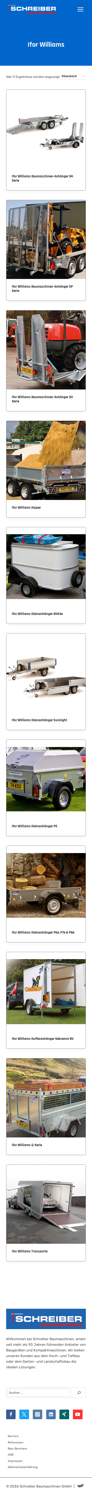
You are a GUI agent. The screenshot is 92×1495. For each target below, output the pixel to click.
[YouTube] (78, 1414)
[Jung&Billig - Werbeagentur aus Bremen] (80, 1486)
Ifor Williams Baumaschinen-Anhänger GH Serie (42, 178)
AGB (10, 1454)
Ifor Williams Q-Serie (27, 1145)
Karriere (13, 1436)
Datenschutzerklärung (23, 1467)
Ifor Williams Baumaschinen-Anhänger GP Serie (42, 288)
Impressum (15, 1461)
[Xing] (64, 1414)
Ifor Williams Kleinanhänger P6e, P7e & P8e (43, 932)
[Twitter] (24, 1414)
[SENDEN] (79, 1393)
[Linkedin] (51, 1414)
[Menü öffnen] (80, 9)
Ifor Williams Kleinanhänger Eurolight (39, 720)
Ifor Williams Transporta (30, 1251)
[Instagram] (37, 1414)
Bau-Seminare (17, 1448)
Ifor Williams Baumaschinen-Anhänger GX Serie (42, 399)
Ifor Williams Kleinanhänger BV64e (37, 614)
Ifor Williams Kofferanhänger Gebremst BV (43, 1039)
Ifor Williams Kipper (26, 507)
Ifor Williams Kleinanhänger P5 (34, 826)
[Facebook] (11, 1414)
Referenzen (15, 1442)
